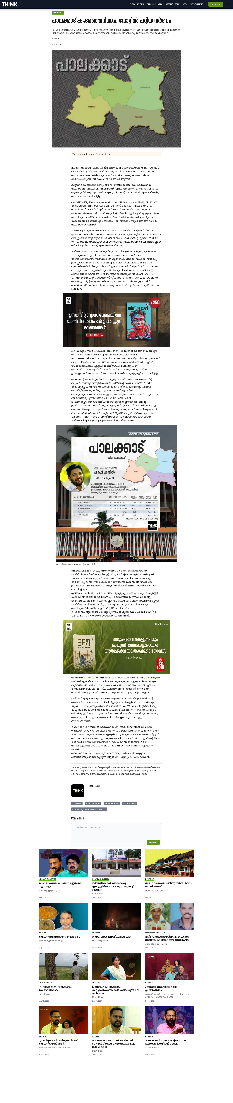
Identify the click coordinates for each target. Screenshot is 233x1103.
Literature (151, 4)
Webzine (169, 4)
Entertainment (196, 4)
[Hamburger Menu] (228, 4)
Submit (153, 842)
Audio (132, 4)
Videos (160, 4)
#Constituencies (93, 803)
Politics (140, 4)
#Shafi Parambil (112, 803)
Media (185, 4)
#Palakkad (76, 803)
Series (177, 4)
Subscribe (215, 4)
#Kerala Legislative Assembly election (89, 809)
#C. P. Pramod (129, 803)
